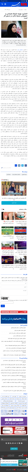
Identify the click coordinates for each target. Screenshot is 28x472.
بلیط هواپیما (24, 405)
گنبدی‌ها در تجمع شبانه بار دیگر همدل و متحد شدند (16, 348)
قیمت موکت (24, 398)
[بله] (19, 443)
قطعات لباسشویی (13, 403)
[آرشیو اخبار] (8, 443)
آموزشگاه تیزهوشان (5, 403)
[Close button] (27, 458)
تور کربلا (17, 398)
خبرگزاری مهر (20, 50)
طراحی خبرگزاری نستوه (21, 469)
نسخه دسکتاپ (14, 448)
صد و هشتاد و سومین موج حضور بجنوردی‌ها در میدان (15, 345)
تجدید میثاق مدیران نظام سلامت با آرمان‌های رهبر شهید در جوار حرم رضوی (13, 342)
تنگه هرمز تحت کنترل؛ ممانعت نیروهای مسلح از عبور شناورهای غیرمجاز (14, 387)
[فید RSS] (11, 443)
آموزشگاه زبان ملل (5, 405)
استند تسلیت (11, 398)
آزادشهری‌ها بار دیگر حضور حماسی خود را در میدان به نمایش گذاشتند (14, 351)
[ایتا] (6, 443)
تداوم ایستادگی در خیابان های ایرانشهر (18, 327)
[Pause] (3, 194)
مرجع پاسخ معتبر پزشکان (8, 401)
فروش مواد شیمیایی (23, 403)
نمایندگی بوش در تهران (15, 405)
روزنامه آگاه (3, 407)
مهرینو (13, 407)
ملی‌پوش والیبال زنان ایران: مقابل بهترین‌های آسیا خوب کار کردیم (13, 364)
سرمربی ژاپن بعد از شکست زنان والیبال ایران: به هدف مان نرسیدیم (14, 361)
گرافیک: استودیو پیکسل (10, 469)
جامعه (25, 9)
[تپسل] (2, 180)
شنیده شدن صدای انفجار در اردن (19, 336)
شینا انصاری (24, 174)
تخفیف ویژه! (9, 465)
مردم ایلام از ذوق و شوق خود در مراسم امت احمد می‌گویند (14, 355)
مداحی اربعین (4, 398)
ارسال (3, 306)
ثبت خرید (14, 203)
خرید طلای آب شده (5, 396)
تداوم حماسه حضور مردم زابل (20, 330)
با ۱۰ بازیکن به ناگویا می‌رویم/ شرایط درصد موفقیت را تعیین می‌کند (14, 383)
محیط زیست (21, 9)
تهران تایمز (9, 407)
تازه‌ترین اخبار (23, 325)
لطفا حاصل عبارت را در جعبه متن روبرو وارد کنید (17, 300)
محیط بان (8, 174)
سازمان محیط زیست (16, 174)
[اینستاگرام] (17, 443)
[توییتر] (15, 443)
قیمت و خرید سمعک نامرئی (21, 407)
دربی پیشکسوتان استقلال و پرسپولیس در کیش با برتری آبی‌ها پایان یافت (14, 376)
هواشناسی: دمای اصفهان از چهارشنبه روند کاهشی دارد (15, 367)
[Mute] (5, 194)
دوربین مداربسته (21, 401)
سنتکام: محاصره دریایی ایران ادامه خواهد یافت (17, 338)
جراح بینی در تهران (22, 396)
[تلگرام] (22, 443)
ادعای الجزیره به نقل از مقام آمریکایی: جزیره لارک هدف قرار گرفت (13, 373)
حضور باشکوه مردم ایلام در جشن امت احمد (17, 333)
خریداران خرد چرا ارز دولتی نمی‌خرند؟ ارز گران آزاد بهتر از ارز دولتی (13, 370)
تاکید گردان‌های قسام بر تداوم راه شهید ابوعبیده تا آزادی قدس (14, 379)
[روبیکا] (13, 443)
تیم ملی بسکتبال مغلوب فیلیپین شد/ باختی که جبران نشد (14, 390)
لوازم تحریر (14, 396)
